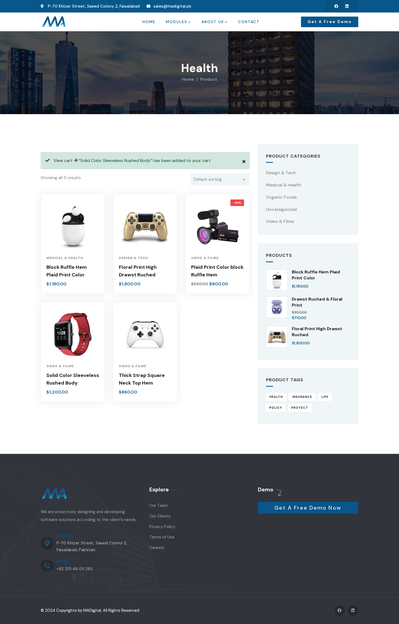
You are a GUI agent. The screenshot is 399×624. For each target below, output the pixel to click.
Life (324, 397)
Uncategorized (281, 209)
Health (276, 397)
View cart (62, 160)
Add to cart (75, 242)
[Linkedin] (347, 6)
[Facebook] (336, 6)
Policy (275, 408)
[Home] (54, 22)
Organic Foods (281, 197)
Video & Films (204, 258)
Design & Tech (133, 258)
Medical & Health (64, 258)
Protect (299, 408)
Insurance (302, 397)
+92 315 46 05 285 (74, 569)
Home (188, 79)
